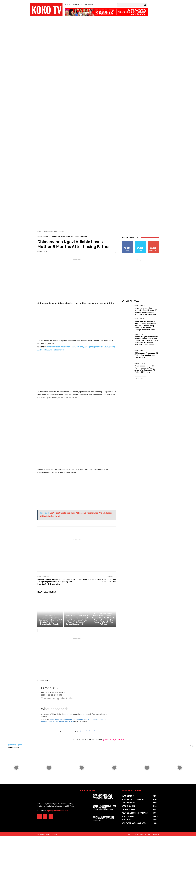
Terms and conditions (152, 834)
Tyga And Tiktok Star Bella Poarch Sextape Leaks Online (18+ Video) (103, 797)
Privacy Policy (138, 834)
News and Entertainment (77, 237)
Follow (140, 242)
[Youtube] (51, 816)
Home (39, 231)
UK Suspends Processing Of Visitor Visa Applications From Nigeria (146, 355)
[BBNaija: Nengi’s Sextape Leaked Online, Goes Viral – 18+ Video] (85, 820)
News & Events (48, 231)
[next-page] (42, 630)
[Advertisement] (68, 47)
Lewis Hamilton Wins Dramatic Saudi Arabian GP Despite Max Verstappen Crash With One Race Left (50, 621)
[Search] (145, 5)
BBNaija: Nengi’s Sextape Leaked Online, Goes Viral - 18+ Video (104, 819)
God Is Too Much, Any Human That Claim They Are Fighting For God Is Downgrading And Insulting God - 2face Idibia (56, 581)
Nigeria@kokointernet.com (57, 811)
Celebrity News (59, 231)
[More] (144, 532)
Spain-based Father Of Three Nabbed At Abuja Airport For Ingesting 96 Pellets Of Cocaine (145, 369)
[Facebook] (39, 816)
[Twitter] (45, 816)
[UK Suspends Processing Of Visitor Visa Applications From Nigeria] (127, 354)
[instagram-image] (16, 767)
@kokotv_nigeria (113, 740)
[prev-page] (38, 630)
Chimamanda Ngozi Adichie (51, 303)
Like (127, 242)
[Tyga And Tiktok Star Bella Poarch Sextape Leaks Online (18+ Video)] (85, 798)
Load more (139, 378)
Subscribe (153, 242)
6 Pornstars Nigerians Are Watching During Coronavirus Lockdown (104, 808)
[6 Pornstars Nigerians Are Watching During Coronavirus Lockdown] (85, 809)
